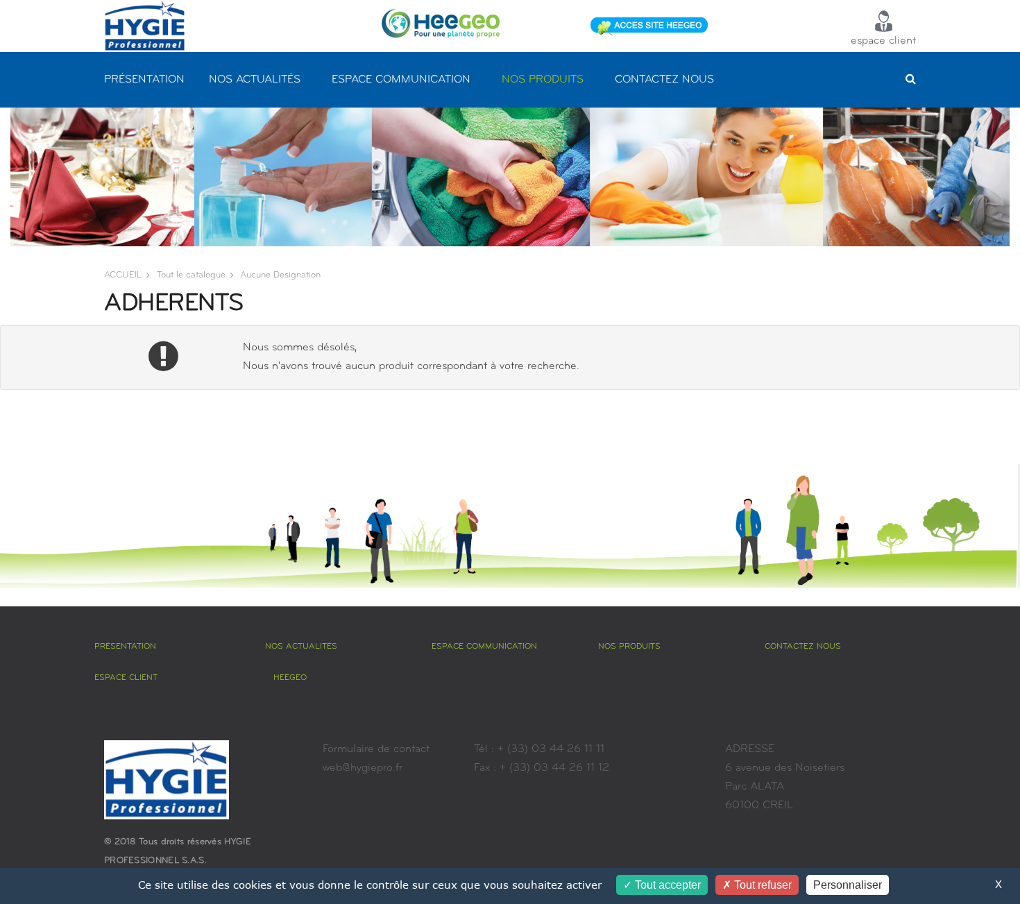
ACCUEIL (123, 275)
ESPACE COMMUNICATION (401, 79)
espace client (883, 40)
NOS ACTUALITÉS (254, 79)
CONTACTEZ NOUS (664, 79)
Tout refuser (761, 885)
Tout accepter (666, 885)
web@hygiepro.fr (362, 768)
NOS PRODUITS (543, 79)
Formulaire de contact (376, 749)
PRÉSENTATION (144, 79)
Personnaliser (847, 885)
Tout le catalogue (191, 275)
